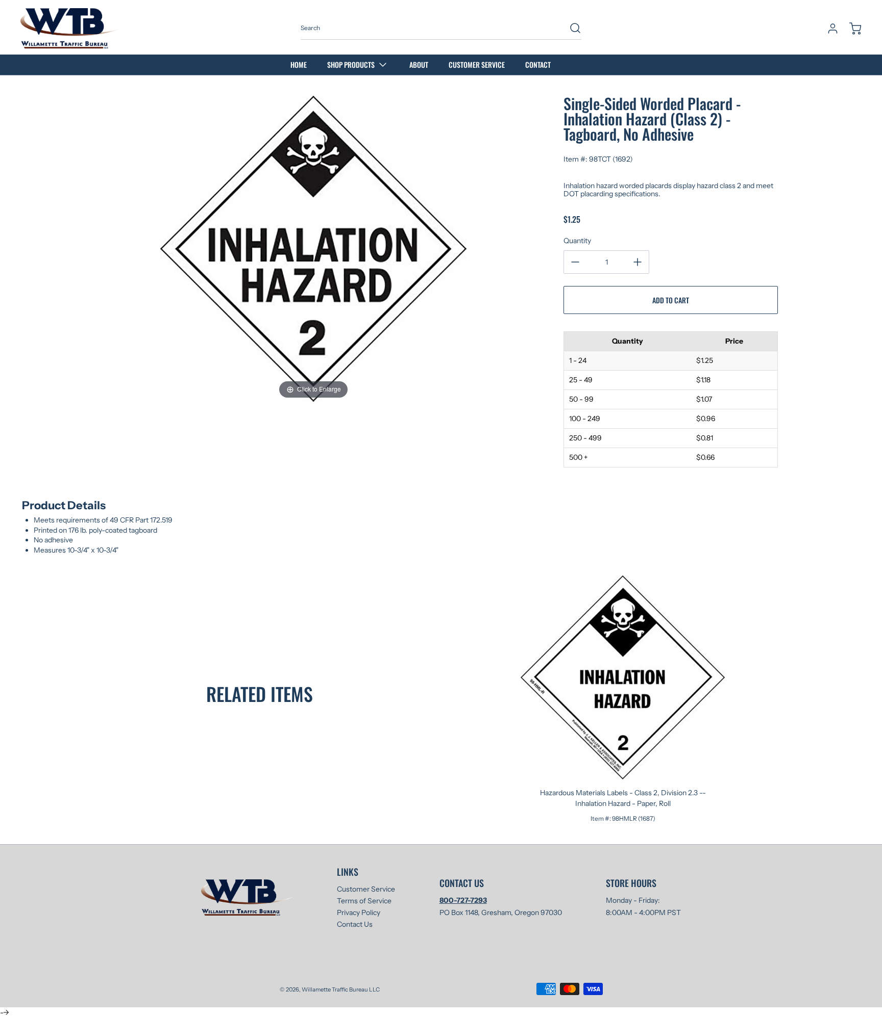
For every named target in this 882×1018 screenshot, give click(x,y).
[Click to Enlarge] (313, 248)
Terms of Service (364, 900)
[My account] (828, 28)
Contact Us (355, 924)
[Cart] (850, 28)
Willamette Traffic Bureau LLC (341, 989)
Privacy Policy (358, 912)
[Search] (570, 28)
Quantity (577, 240)
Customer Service (366, 889)
